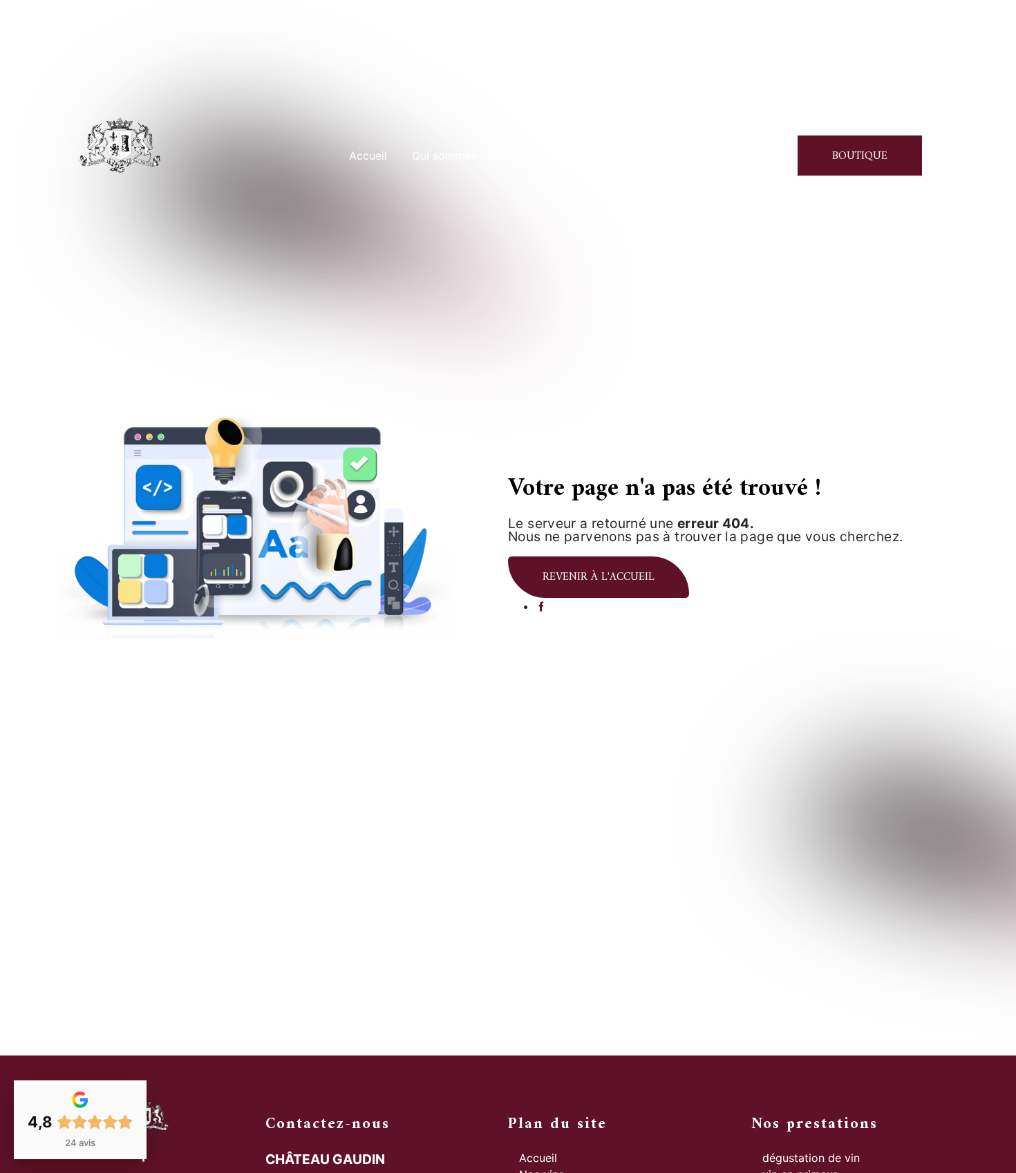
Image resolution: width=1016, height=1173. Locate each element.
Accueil (368, 155)
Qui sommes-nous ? (463, 155)
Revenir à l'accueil (599, 577)
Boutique (859, 156)
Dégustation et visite (664, 155)
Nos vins (562, 155)
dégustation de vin (811, 1158)
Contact (764, 155)
